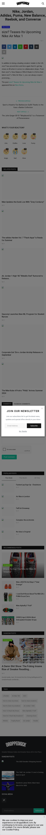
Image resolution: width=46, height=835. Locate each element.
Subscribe (34, 426)
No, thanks (23, 431)
